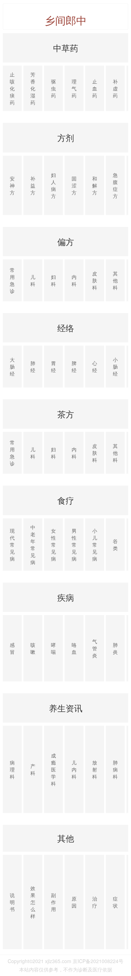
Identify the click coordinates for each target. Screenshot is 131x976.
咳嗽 (32, 648)
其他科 (115, 280)
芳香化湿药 (32, 88)
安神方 (12, 185)
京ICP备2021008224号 (98, 960)
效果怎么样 (32, 902)
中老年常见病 (32, 544)
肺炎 (115, 648)
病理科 (12, 769)
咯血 (74, 648)
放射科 (94, 769)
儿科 (32, 280)
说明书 (12, 902)
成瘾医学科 (53, 769)
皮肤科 (94, 280)
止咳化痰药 (12, 88)
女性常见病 (53, 544)
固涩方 (74, 185)
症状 (115, 902)
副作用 (53, 902)
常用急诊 (12, 280)
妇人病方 (53, 185)
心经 (94, 367)
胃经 (53, 367)
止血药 (94, 88)
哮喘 (53, 648)
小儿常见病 (94, 544)
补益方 (32, 185)
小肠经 (115, 366)
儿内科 (74, 769)
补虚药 (115, 88)
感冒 (12, 648)
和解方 (94, 185)
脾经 (74, 367)
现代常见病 (12, 544)
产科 (32, 769)
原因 (74, 902)
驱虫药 (53, 88)
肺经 (32, 367)
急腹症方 (115, 185)
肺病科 (115, 769)
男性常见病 (74, 544)
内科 (74, 280)
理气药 (74, 88)
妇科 (53, 280)
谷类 (115, 545)
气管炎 (94, 648)
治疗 (94, 902)
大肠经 (12, 366)
